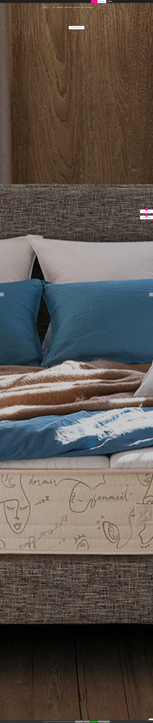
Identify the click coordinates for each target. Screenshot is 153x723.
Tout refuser (86, 721)
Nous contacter (146, 211)
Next (151, 294)
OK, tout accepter (79, 721)
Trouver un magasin (146, 217)
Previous (2, 294)
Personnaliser (94, 721)
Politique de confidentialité (103, 721)
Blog (94, 1)
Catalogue (102, 1)
